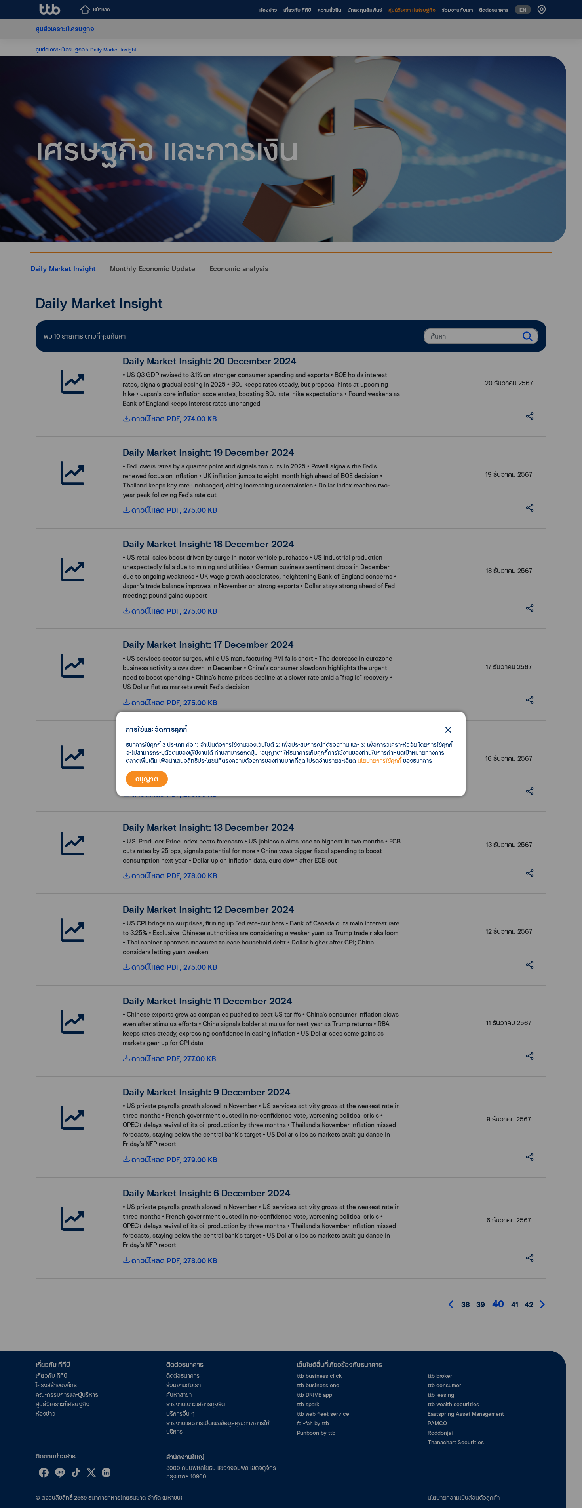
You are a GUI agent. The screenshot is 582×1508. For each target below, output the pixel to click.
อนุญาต (146, 778)
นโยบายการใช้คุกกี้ (379, 760)
